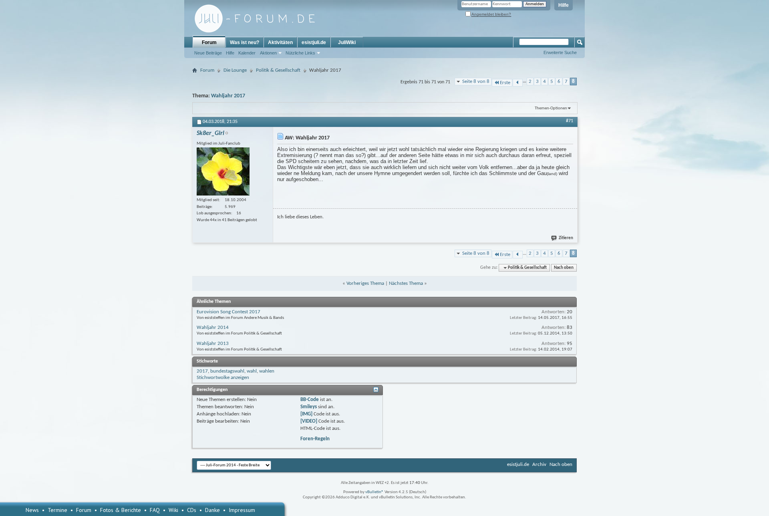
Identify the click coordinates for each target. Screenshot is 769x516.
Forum (209, 42)
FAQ (155, 510)
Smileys (308, 406)
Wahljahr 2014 (213, 327)
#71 (569, 121)
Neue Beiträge (208, 52)
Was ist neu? (244, 42)
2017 (202, 371)
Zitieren (566, 238)
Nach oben (564, 268)
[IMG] (306, 414)
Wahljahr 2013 (213, 343)
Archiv (539, 464)
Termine (57, 510)
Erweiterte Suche (560, 52)
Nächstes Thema (406, 283)
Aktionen (268, 52)
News (32, 510)
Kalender (247, 52)
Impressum (242, 510)
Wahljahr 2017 (228, 96)
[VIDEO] (308, 421)
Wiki (173, 510)
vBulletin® (374, 492)
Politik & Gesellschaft (278, 70)
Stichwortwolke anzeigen (223, 377)
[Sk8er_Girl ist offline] (223, 171)
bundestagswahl (227, 371)
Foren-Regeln (315, 438)
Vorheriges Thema (365, 283)
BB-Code (309, 399)
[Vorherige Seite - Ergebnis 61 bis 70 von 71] (518, 83)
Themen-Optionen (551, 108)
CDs (191, 510)
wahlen (266, 371)
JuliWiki (347, 42)
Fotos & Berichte (120, 510)
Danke (212, 510)
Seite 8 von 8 (475, 81)
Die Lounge (235, 70)
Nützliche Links (300, 52)
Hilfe (563, 5)
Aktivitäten (280, 42)
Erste (505, 82)
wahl (252, 371)
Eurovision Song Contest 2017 (228, 311)
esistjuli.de (314, 42)
